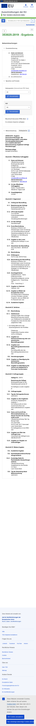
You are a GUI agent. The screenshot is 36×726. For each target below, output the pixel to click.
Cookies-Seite (11, 704)
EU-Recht (4, 679)
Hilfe (3, 631)
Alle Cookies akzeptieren (15, 717)
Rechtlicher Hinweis (7, 652)
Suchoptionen (30, 24)
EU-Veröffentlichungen (8, 692)
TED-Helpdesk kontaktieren (9, 635)
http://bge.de (23, 74)
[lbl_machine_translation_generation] (27, 119)
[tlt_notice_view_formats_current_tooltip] (29, 131)
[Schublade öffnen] (4, 31)
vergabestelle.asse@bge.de (19, 70)
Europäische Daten (7, 682)
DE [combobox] (7, 92)
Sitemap (4, 670)
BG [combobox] (7, 107)
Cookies (4, 655)
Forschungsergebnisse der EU (10, 685)
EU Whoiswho (6, 689)
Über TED (5, 667)
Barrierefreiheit (6, 658)
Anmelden (25, 6)
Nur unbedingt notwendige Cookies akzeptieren (21, 721)
